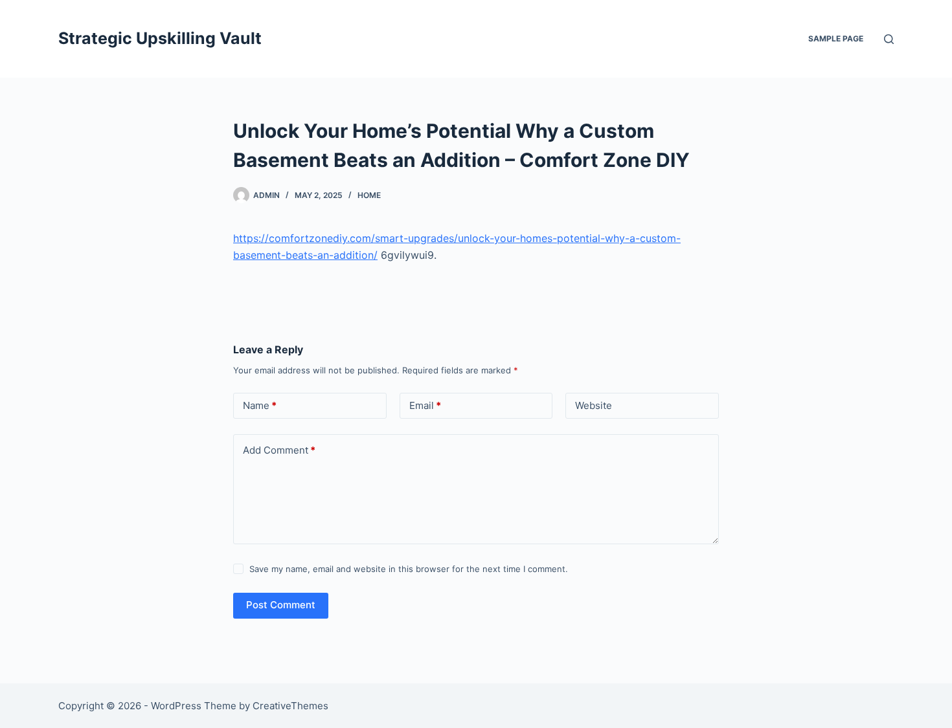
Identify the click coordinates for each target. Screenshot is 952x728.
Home (369, 195)
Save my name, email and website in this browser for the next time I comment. (408, 569)
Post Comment (280, 605)
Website (593, 405)
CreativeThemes (290, 706)
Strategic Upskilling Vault (160, 38)
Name (260, 405)
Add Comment (279, 450)
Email (425, 405)
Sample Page (835, 38)
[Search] (889, 39)
